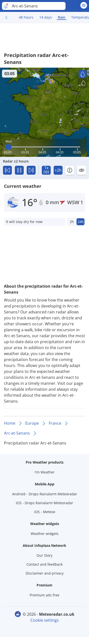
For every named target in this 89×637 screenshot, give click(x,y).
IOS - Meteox (44, 511)
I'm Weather (45, 472)
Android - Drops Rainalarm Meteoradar (44, 494)
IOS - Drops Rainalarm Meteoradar (44, 502)
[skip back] (7, 170)
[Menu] (83, 5)
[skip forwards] (31, 170)
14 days (45, 17)
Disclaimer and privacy (45, 573)
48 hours (26, 17)
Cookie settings (44, 620)
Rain (61, 17)
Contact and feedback (44, 564)
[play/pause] (19, 170)
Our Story (44, 555)
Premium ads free (44, 595)
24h (81, 221)
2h (72, 221)
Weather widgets (45, 533)
